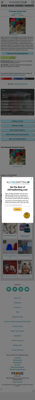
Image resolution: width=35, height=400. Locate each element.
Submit (17, 209)
